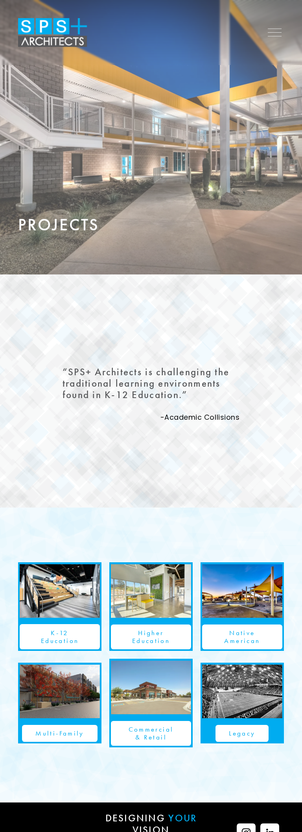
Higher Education (151, 637)
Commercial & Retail (151, 733)
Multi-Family (59, 733)
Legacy (242, 733)
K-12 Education (60, 637)
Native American (242, 637)
